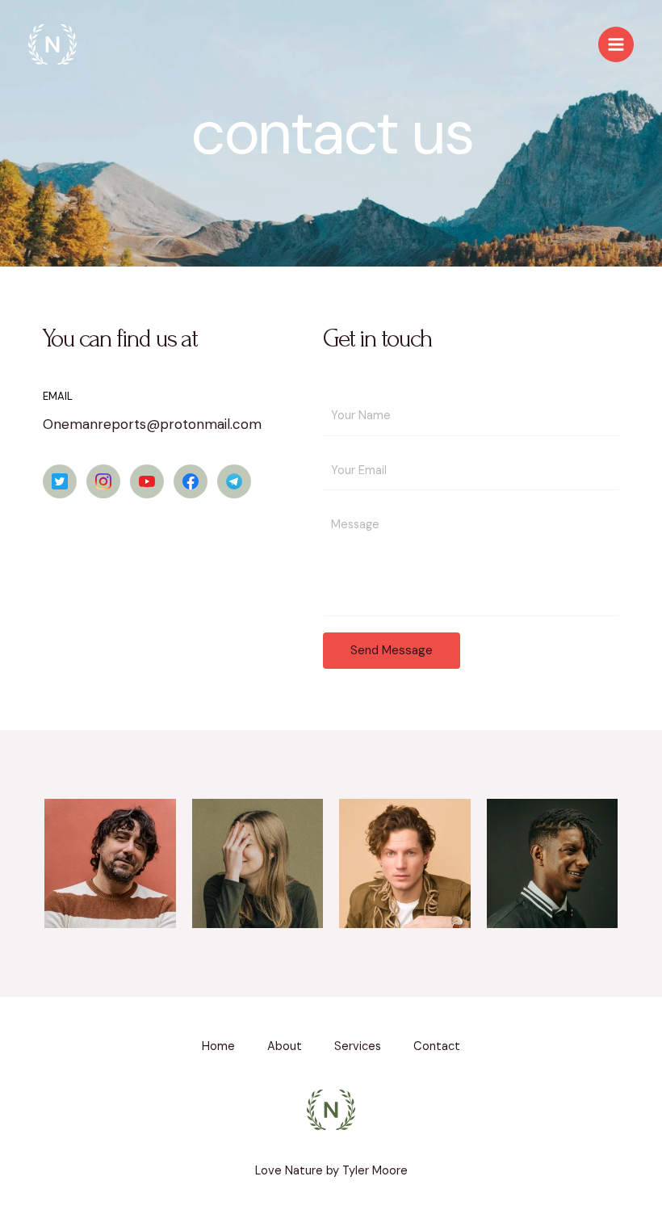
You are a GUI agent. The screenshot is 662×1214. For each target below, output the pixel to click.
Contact (436, 1046)
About (284, 1046)
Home (218, 1046)
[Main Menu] (616, 44)
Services (357, 1046)
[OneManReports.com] (52, 44)
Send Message (391, 650)
